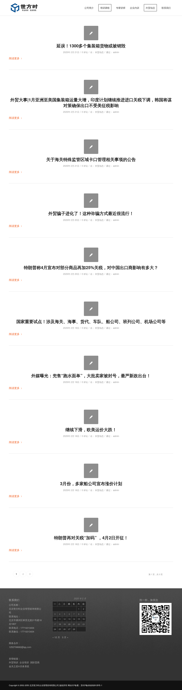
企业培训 (24, 662)
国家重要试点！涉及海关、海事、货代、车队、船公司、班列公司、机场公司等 (91, 321)
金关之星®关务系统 (19, 666)
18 (60, 624)
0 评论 (85, 52)
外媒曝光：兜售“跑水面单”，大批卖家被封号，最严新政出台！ (91, 375)
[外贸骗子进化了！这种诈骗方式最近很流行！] (91, 200)
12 (64, 619)
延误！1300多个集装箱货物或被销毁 (91, 46)
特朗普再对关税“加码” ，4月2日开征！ (91, 538)
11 (60, 619)
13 (69, 619)
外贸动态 (99, 52)
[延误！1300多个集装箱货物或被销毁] (91, 33)
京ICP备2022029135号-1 (91, 685)
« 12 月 (56, 637)
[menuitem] (89, 8)
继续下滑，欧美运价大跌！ (91, 429)
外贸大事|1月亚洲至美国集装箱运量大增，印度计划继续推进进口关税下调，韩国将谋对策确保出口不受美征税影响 (91, 102)
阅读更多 (14, 58)
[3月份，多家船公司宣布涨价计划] (91, 471)
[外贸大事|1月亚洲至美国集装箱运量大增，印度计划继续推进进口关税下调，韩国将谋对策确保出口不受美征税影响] (91, 87)
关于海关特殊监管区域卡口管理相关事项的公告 (91, 159)
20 (69, 624)
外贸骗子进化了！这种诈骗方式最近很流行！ (91, 213)
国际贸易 (35, 662)
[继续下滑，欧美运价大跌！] (91, 417)
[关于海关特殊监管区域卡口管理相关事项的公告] (91, 146)
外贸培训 (13, 662)
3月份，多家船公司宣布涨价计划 (91, 483)
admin (116, 52)
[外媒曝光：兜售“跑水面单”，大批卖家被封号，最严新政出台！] (91, 363)
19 (64, 624)
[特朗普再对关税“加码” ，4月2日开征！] (91, 525)
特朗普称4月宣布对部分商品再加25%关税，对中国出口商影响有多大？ (91, 267)
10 (55, 619)
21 (74, 624)
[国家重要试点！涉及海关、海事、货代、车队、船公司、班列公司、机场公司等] (91, 309)
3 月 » (65, 637)
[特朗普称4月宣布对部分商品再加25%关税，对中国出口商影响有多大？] (91, 255)
